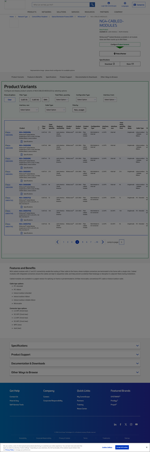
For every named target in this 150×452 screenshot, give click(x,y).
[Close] (146, 447)
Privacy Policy (9, 450)
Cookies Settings (107, 447)
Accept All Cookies (122, 447)
